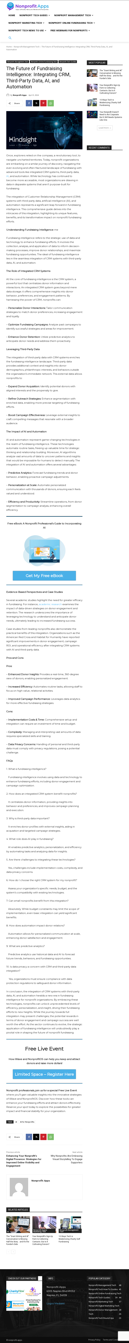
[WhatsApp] (51, 103)
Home (9, 46)
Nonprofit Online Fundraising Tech (44, 62)
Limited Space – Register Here (44, 1074)
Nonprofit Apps (20, 95)
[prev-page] (8, 1252)
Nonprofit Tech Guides (67, 62)
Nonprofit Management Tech (26, 46)
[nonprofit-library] (33, 1291)
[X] (36, 103)
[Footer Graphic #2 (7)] (33, 1304)
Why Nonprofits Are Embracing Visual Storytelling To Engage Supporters (66, 1159)
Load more (104, 127)
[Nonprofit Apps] (8, 95)
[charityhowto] (15, 1291)
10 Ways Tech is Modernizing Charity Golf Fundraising (69, 1239)
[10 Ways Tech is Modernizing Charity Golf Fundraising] (70, 1224)
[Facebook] (29, 103)
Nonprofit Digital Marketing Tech (40, 1231)
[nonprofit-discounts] (15, 1304)
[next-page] (13, 1252)
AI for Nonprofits (27, 1122)
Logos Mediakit (56, 1303)
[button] (10, 38)
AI (7, 176)
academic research (50, 604)
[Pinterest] (43, 103)
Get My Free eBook (44, 575)
